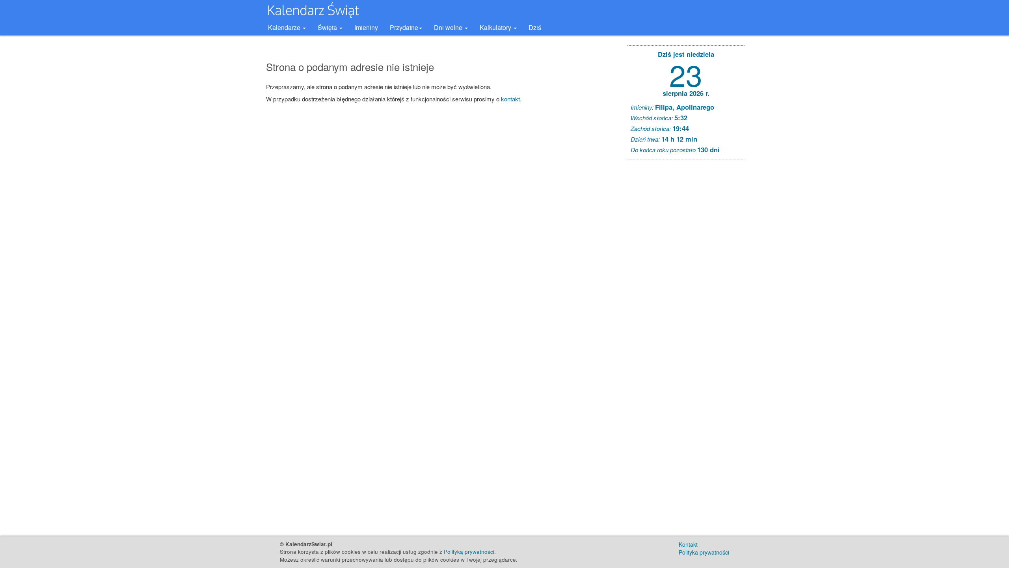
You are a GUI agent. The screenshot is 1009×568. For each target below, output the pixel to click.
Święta (328, 27)
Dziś (535, 27)
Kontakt (688, 544)
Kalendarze (285, 27)
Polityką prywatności (469, 551)
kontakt (510, 99)
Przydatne (404, 27)
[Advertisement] (686, 285)
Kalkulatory (496, 27)
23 (685, 74)
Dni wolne (449, 27)
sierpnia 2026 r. (686, 93)
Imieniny (366, 27)
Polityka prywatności (704, 552)
